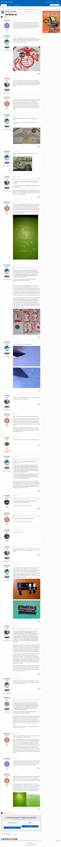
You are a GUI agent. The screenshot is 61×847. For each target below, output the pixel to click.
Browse (3, 5)
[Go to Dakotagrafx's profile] (7, 42)
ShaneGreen (7, 97)
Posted (17, 20)
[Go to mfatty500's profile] (7, 502)
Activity (10, 5)
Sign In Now (30, 826)
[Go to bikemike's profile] (7, 444)
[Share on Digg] (7, 839)
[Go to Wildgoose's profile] (7, 704)
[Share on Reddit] (11, 839)
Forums (2, 7)
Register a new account (12, 827)
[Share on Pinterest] (16, 839)
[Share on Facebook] (3, 839)
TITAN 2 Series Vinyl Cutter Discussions (25, 13)
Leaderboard (17, 5)
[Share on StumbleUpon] (13, 839)
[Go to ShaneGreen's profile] (7, 103)
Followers (36, 11)
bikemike (7, 437)
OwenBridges (8, 13)
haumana (7, 78)
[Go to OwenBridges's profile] (2, 12)
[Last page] (8, 17)
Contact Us (30, 842)
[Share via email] (14, 839)
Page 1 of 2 (12, 16)
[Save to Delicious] (9, 839)
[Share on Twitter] (2, 839)
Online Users (16, 7)
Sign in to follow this (29, 11)
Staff (11, 7)
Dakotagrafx (7, 35)
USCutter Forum (7, 2)
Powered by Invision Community (30, 845)
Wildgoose (7, 697)
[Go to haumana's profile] (7, 85)
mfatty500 (7, 495)
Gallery (7, 7)
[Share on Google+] (5, 839)
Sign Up (57, 1)
